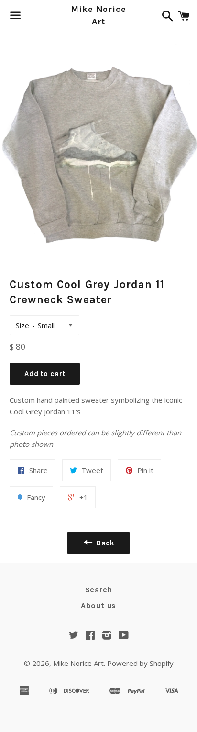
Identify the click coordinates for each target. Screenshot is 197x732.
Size (22, 325)
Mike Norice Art (98, 15)
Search (98, 589)
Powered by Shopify (140, 663)
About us (98, 605)
